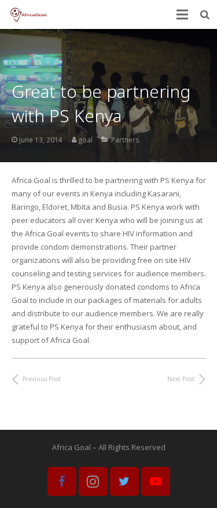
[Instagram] (93, 481)
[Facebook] (61, 481)
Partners (125, 139)
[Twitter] (124, 481)
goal (86, 139)
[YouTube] (155, 481)
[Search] (205, 14)
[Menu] (182, 14)
